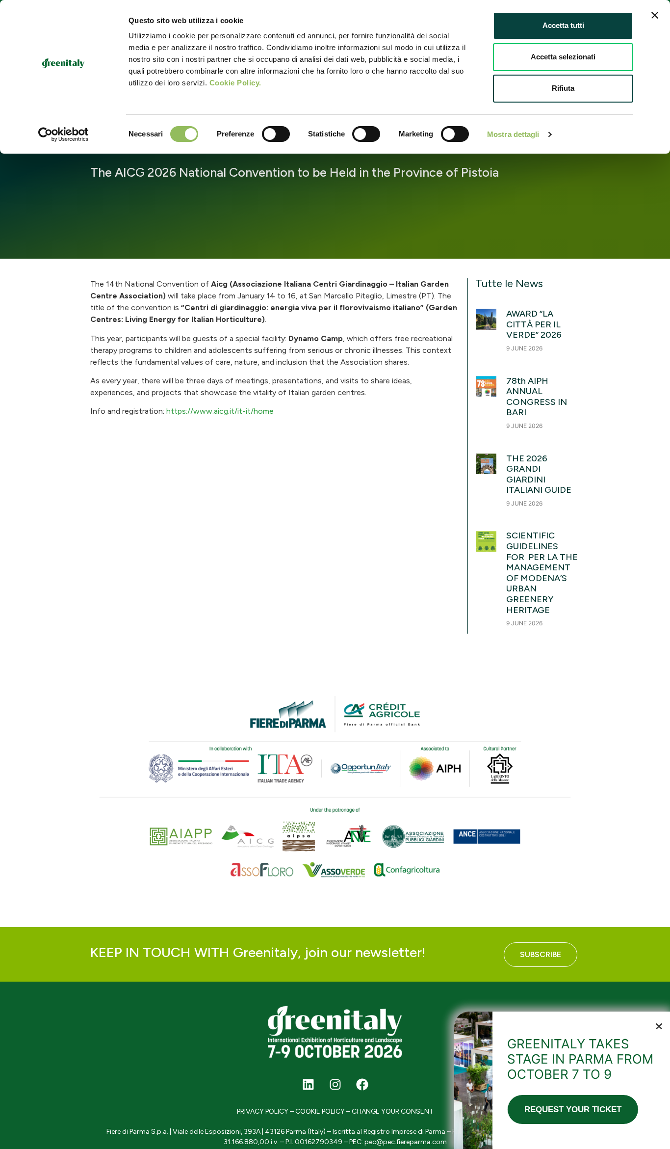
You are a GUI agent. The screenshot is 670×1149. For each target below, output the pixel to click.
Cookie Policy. (235, 83)
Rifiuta (563, 88)
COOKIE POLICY (320, 1111)
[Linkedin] (308, 1084)
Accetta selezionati (563, 57)
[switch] (276, 134)
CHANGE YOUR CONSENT (393, 1111)
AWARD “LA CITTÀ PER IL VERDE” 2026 (534, 324)
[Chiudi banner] (654, 15)
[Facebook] (362, 1084)
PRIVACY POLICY (262, 1111)
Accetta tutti (563, 25)
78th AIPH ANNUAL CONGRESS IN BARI (536, 396)
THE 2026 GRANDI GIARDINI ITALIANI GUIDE (538, 474)
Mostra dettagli (513, 134)
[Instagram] (335, 1084)
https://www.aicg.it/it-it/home (220, 411)
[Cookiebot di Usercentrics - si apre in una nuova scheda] (63, 134)
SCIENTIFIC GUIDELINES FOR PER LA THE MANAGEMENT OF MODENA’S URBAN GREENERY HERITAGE (542, 572)
